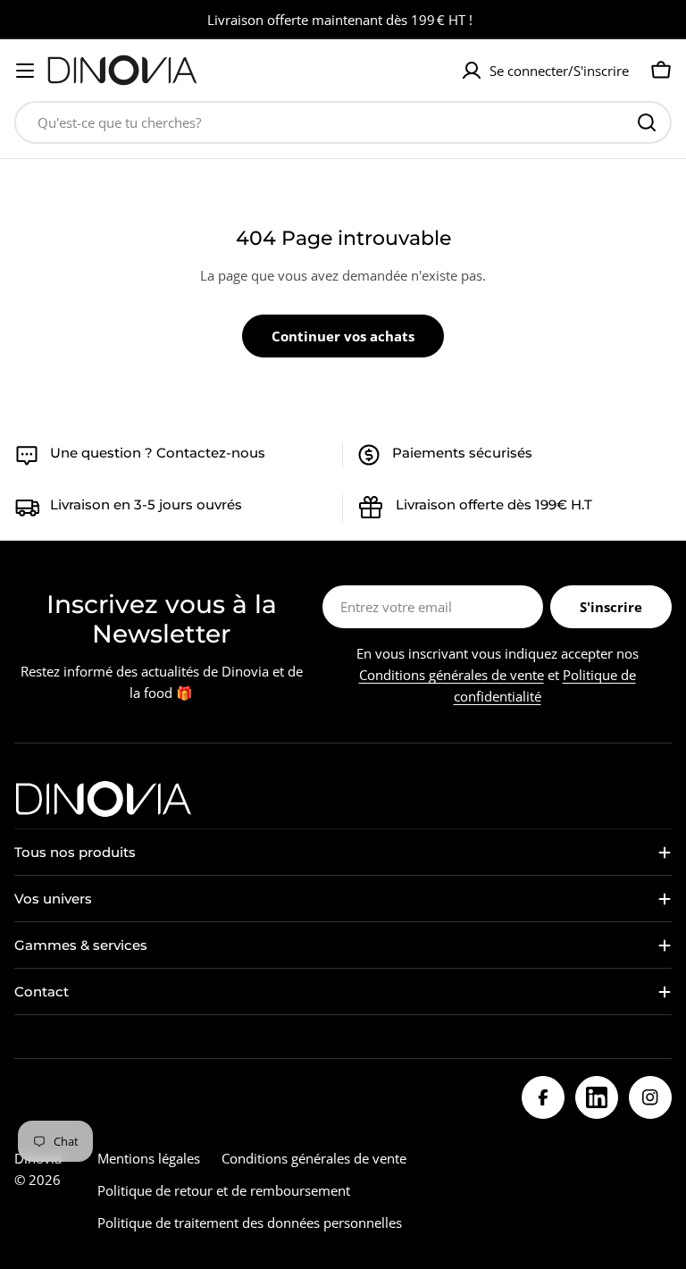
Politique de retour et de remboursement (223, 1190)
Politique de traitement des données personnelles (249, 1222)
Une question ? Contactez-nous (157, 452)
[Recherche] (646, 122)
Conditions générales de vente (451, 675)
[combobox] (343, 122)
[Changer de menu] (25, 70)
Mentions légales (148, 1158)
